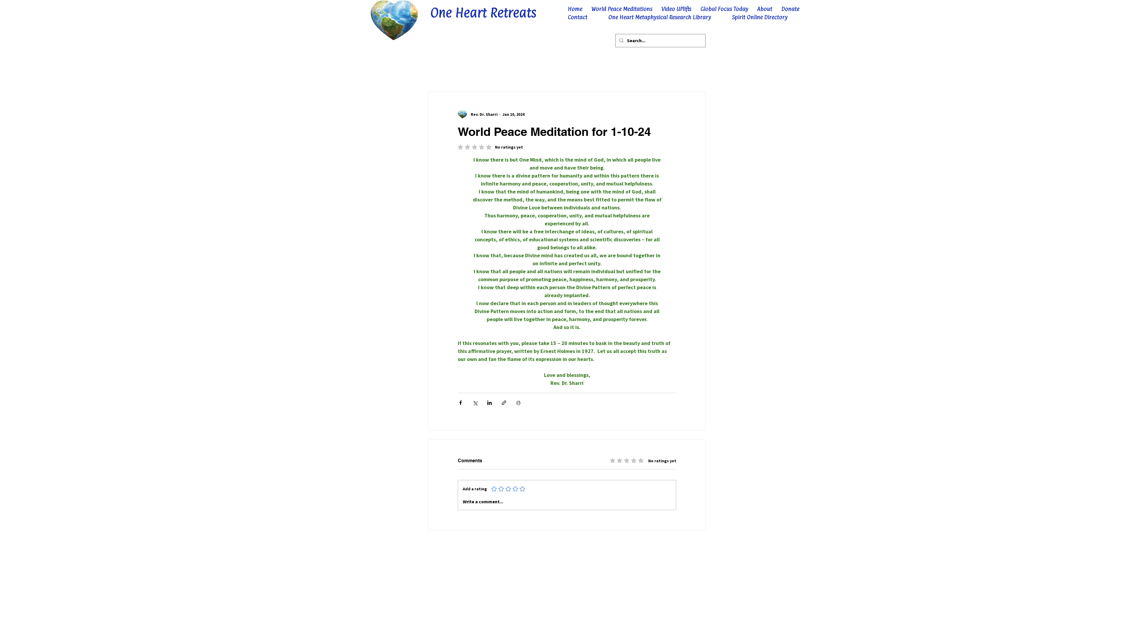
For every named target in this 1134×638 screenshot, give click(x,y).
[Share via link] (504, 403)
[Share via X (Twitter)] (475, 403)
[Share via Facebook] (460, 403)
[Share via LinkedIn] (489, 403)
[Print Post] (518, 403)
